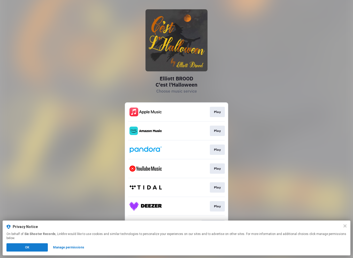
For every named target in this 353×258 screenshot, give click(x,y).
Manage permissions (68, 247)
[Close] (345, 226)
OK (27, 247)
